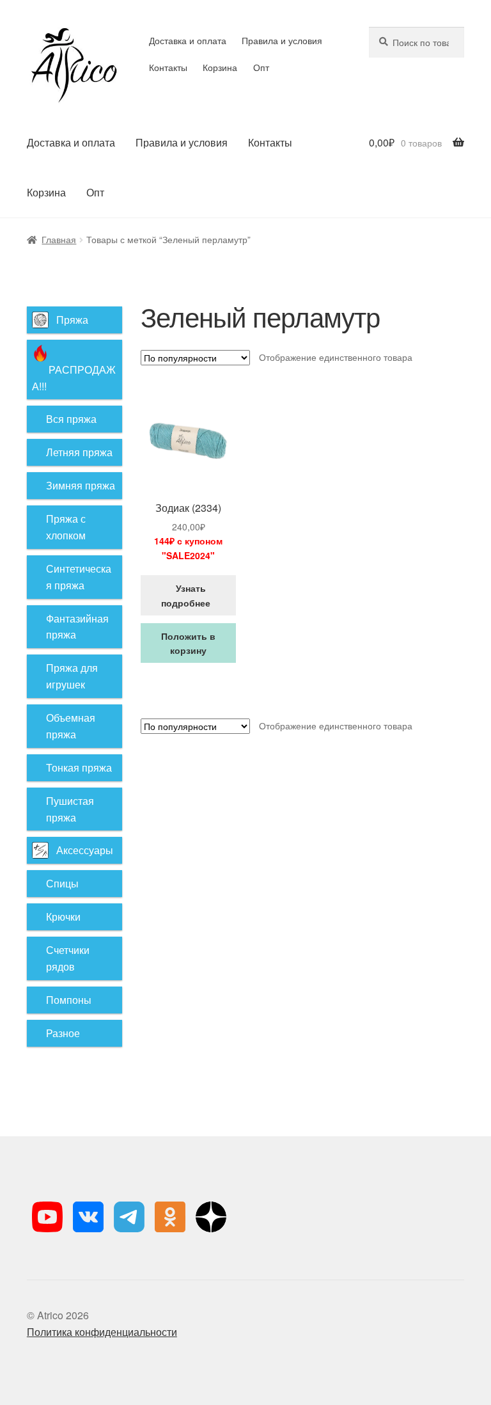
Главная (59, 239)
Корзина (220, 67)
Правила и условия (282, 40)
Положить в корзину (188, 643)
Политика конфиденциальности (102, 1331)
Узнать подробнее (188, 595)
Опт (261, 67)
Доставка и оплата (187, 40)
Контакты (168, 67)
